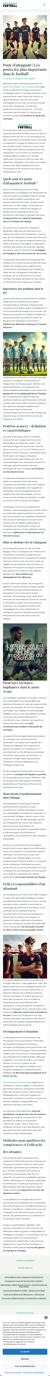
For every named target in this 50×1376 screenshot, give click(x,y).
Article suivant (25, 1267)
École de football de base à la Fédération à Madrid (24, 1298)
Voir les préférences (25, 1366)
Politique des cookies (13, 1372)
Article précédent (25, 1260)
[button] (46, 1317)
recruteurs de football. (21, 449)
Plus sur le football (13, 78)
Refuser (25, 1359)
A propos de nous (25, 1313)
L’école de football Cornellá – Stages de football (24, 1290)
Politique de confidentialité (33, 1372)
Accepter (25, 1351)
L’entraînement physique (15, 1082)
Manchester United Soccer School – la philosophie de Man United (24, 1286)
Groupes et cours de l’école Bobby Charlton (24, 1281)
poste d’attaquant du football (17, 86)
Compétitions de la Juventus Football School (24, 1277)
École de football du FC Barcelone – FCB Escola (24, 1294)
